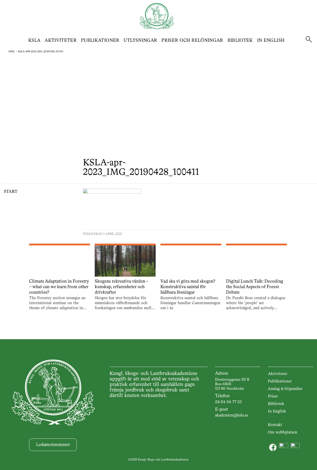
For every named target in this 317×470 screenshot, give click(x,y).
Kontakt (275, 425)
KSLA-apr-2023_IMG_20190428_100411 (40, 51)
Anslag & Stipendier (285, 389)
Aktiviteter (61, 40)
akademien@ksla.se (231, 415)
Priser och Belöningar (192, 40)
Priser (273, 396)
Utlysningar (140, 40)
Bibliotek (240, 40)
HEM (12, 51)
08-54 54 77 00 (228, 402)
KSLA (34, 40)
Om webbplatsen (282, 432)
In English (271, 40)
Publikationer (100, 40)
